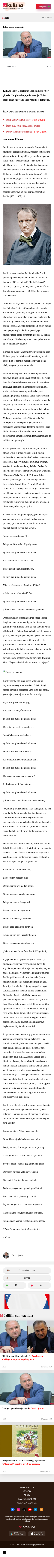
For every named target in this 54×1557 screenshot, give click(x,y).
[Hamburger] (4, 1552)
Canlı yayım (42, 7)
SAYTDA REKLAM (27, 1499)
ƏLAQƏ (27, 1491)
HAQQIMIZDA (27, 1487)
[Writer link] (37, 1552)
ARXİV (27, 1495)
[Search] (15, 1552)
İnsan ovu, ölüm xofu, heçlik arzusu (23, 125)
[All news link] (49, 1552)
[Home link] (26, 1552)
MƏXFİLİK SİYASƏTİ (27, 1503)
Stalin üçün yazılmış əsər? (25, 120)
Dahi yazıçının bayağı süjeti (26, 131)
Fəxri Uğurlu (17, 1255)
